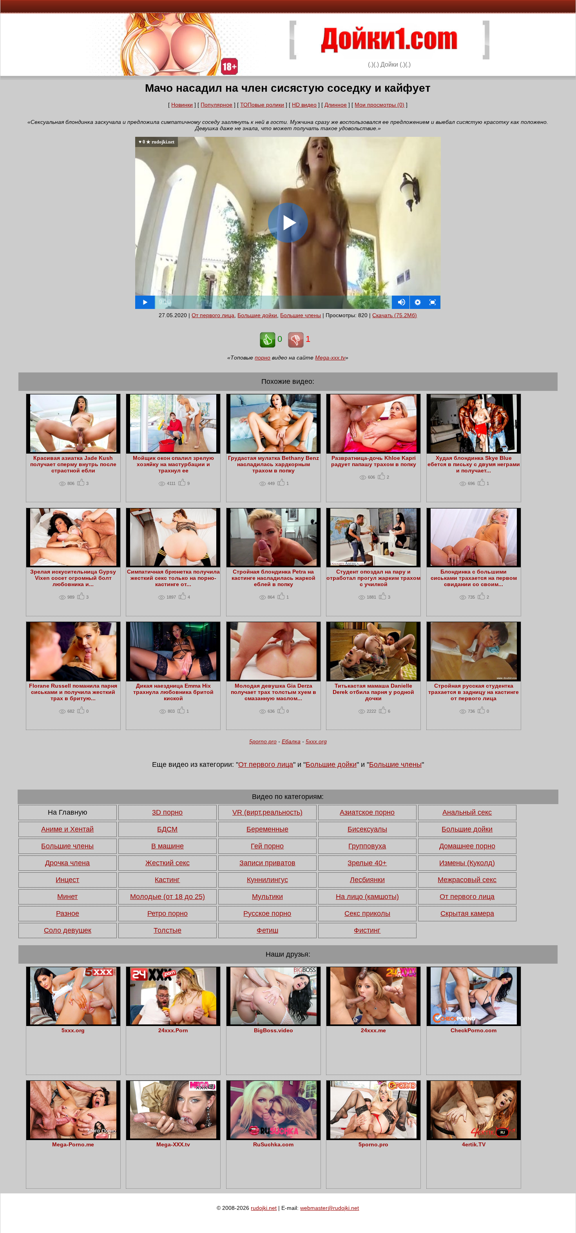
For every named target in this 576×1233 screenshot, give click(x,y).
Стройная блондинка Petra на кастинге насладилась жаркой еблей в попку (273, 577)
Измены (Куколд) (467, 863)
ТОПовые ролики (262, 105)
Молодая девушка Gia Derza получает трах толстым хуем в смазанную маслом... (273, 692)
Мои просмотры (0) (379, 105)
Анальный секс (467, 812)
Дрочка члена (67, 863)
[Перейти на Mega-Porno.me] (73, 1136)
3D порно (167, 812)
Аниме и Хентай (67, 829)
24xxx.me (373, 1030)
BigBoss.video (273, 1030)
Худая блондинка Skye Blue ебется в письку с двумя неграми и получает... (473, 464)
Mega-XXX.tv (173, 1144)
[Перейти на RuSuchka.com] (273, 1136)
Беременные (267, 829)
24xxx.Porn (173, 1030)
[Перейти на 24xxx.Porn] (173, 1022)
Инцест (67, 880)
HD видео (304, 105)
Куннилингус (267, 880)
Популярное (216, 105)
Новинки (182, 105)
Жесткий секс (167, 863)
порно (262, 357)
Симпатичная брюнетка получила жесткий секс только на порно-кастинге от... (173, 577)
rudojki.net (264, 1208)
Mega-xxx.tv (330, 357)
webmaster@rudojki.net (329, 1208)
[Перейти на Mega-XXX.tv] (173, 1136)
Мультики (267, 897)
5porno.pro (263, 741)
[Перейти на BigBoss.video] (273, 1022)
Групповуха (367, 846)
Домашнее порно (467, 846)
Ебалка (291, 741)
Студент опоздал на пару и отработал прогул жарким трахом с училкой (373, 577)
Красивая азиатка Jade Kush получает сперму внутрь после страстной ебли (73, 464)
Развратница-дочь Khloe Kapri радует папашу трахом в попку (373, 461)
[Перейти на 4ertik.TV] (474, 1136)
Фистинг (367, 930)
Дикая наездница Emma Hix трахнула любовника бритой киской (173, 692)
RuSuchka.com (273, 1144)
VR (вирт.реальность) (267, 812)
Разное (67, 913)
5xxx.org (316, 741)
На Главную (67, 812)
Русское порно (267, 913)
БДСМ (167, 829)
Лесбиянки (367, 880)
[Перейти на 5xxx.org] (73, 1022)
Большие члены (300, 315)
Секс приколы (367, 913)
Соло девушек (67, 930)
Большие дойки (257, 315)
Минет (67, 897)
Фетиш (267, 930)
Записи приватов (267, 863)
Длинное (335, 105)
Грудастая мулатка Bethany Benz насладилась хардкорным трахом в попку (273, 464)
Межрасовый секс (467, 880)
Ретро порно (167, 913)
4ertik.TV (473, 1144)
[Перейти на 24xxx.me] (373, 1022)
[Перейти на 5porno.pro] (373, 1136)
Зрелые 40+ (367, 863)
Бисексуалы (367, 829)
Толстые (167, 930)
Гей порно (267, 846)
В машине (167, 846)
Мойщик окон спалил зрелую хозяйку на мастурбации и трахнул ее (173, 464)
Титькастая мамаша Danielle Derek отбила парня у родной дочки (373, 692)
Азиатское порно (367, 812)
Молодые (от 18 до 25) (167, 897)
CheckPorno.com (473, 1030)
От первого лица (213, 315)
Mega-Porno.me (73, 1144)
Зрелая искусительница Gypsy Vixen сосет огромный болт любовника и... (73, 577)
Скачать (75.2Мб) (394, 315)
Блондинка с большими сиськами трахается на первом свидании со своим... (474, 577)
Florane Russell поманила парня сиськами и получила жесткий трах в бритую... (73, 692)
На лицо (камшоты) (367, 897)
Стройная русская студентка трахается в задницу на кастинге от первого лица (473, 692)
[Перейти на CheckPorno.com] (474, 1022)
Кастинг (167, 880)
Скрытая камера (467, 913)
